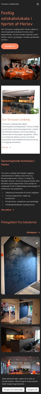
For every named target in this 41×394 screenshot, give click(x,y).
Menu (38, 4)
